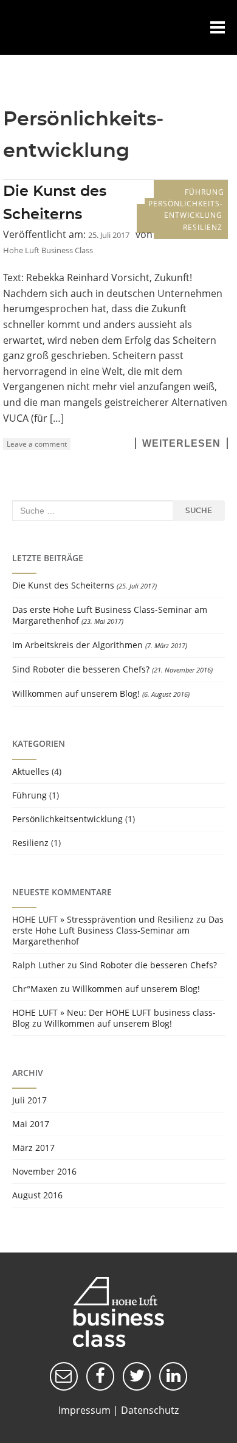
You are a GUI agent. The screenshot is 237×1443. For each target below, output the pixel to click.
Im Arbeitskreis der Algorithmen (77, 645)
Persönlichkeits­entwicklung (185, 209)
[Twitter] (137, 1376)
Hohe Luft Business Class (32, 27)
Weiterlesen (181, 443)
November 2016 (44, 1171)
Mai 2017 (30, 1124)
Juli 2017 (29, 1100)
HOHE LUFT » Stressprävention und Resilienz (103, 919)
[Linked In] (173, 1376)
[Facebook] (100, 1376)
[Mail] (64, 1376)
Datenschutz (150, 1410)
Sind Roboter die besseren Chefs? (80, 669)
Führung (204, 192)
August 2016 (37, 1195)
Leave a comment (37, 444)
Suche (198, 510)
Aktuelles (30, 771)
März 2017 (33, 1147)
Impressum (84, 1410)
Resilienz (202, 227)
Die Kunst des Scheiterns (63, 585)
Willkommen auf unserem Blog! (76, 693)
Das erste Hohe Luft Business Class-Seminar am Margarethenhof (109, 615)
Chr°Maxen (35, 988)
